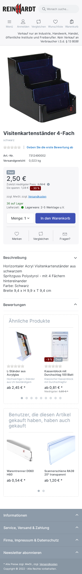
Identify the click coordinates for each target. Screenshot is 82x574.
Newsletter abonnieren (22, 552)
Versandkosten (37, 196)
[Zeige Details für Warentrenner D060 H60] (22, 451)
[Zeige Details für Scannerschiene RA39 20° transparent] (59, 451)
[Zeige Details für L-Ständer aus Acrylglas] (22, 346)
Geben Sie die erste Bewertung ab (50, 147)
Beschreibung (14, 257)
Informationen (15, 515)
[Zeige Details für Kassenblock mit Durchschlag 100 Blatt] (59, 346)
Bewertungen (14, 305)
